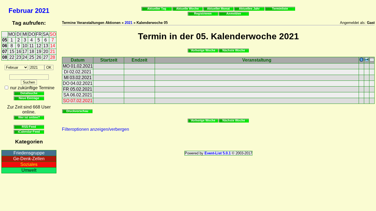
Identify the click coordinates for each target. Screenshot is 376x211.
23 (18, 57)
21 (52, 51)
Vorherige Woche (203, 50)
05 (4, 40)
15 (11, 51)
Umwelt (28, 170)
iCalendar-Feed (29, 131)
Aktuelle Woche (187, 8)
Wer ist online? (29, 117)
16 (18, 51)
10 (24, 45)
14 (52, 45)
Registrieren (203, 13)
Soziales (28, 164)
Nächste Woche (233, 50)
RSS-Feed (29, 126)
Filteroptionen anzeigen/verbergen (95, 129)
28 (52, 57)
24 (24, 57)
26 (38, 57)
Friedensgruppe (29, 153)
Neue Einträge (29, 98)
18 (31, 51)
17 (24, 51)
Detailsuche (28, 93)
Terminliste (280, 8)
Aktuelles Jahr (249, 8)
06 (4, 45)
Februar (21, 10)
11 (31, 45)
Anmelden (233, 13)
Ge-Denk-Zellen (29, 158)
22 (11, 57)
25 (31, 57)
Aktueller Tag (156, 8)
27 (45, 57)
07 (4, 51)
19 (38, 51)
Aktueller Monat (218, 8)
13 (45, 45)
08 (4, 57)
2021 (42, 10)
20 (45, 51)
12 (38, 45)
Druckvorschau (77, 111)
